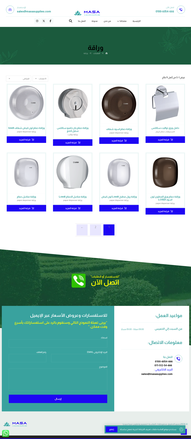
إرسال (58, 398)
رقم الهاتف (41, 352)
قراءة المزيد (163, 139)
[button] (50, 21)
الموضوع (103, 367)
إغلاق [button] (111, 429)
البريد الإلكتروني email (97, 352)
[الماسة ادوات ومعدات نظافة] (87, 13)
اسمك (104, 337)
